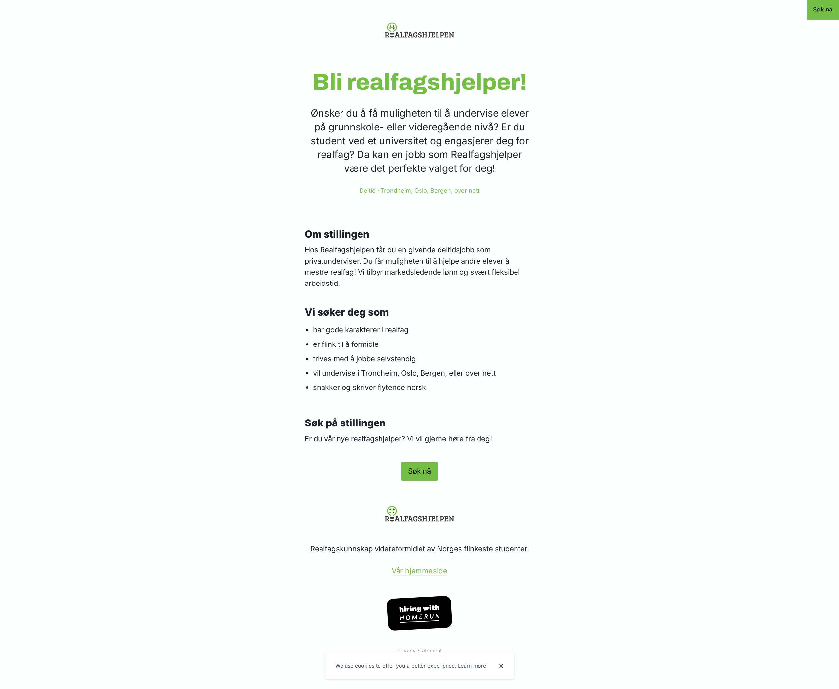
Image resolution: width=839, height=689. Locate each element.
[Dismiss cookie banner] (501, 666)
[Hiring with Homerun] (419, 613)
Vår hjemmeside (420, 570)
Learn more (472, 665)
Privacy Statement (419, 650)
